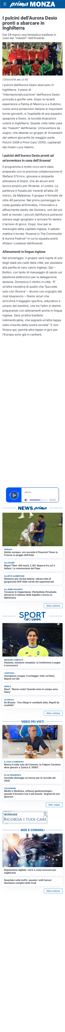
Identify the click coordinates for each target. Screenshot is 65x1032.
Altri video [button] (54, 804)
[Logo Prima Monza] (32, 4)
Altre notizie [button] (53, 605)
